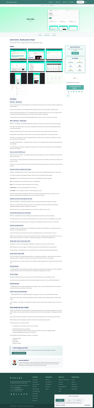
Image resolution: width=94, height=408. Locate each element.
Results (65, 2)
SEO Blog (47, 379)
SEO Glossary (48, 384)
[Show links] (54, 2)
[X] (21, 394)
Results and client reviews (64, 379)
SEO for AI (79, 66)
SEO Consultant (36, 384)
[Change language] (86, 2)
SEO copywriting (70, 70)
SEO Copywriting (36, 391)
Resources (71, 2)
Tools (48, 5)
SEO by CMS (80, 70)
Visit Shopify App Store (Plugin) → (75, 87)
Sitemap (73, 382)
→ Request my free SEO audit (19, 353)
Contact (73, 379)
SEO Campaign (36, 388)
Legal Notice (63, 405)
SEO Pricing (35, 398)
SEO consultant (79, 62)
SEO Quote (35, 400)
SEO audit (70, 66)
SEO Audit (35, 386)
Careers (60, 388)
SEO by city (61, 384)
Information (75, 377)
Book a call (80, 2)
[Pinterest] (19, 394)
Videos (47, 388)
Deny (69, 400)
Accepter (60, 400)
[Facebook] (27, 394)
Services (51, 2)
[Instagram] (16, 394)
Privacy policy (74, 386)
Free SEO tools (49, 382)
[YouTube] (14, 394)
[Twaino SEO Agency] (16, 377)
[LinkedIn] (11, 394)
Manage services (87, 405)
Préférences (79, 400)
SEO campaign (70, 62)
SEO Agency (43, 5)
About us (58, 2)
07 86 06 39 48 (17, 387)
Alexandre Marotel (62, 386)
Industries (61, 382)
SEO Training (35, 393)
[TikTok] (24, 394)
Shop (60, 391)
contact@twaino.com (18, 389)
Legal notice (74, 384)
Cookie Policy (58, 405)
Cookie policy (74, 388)
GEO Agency (35, 382)
